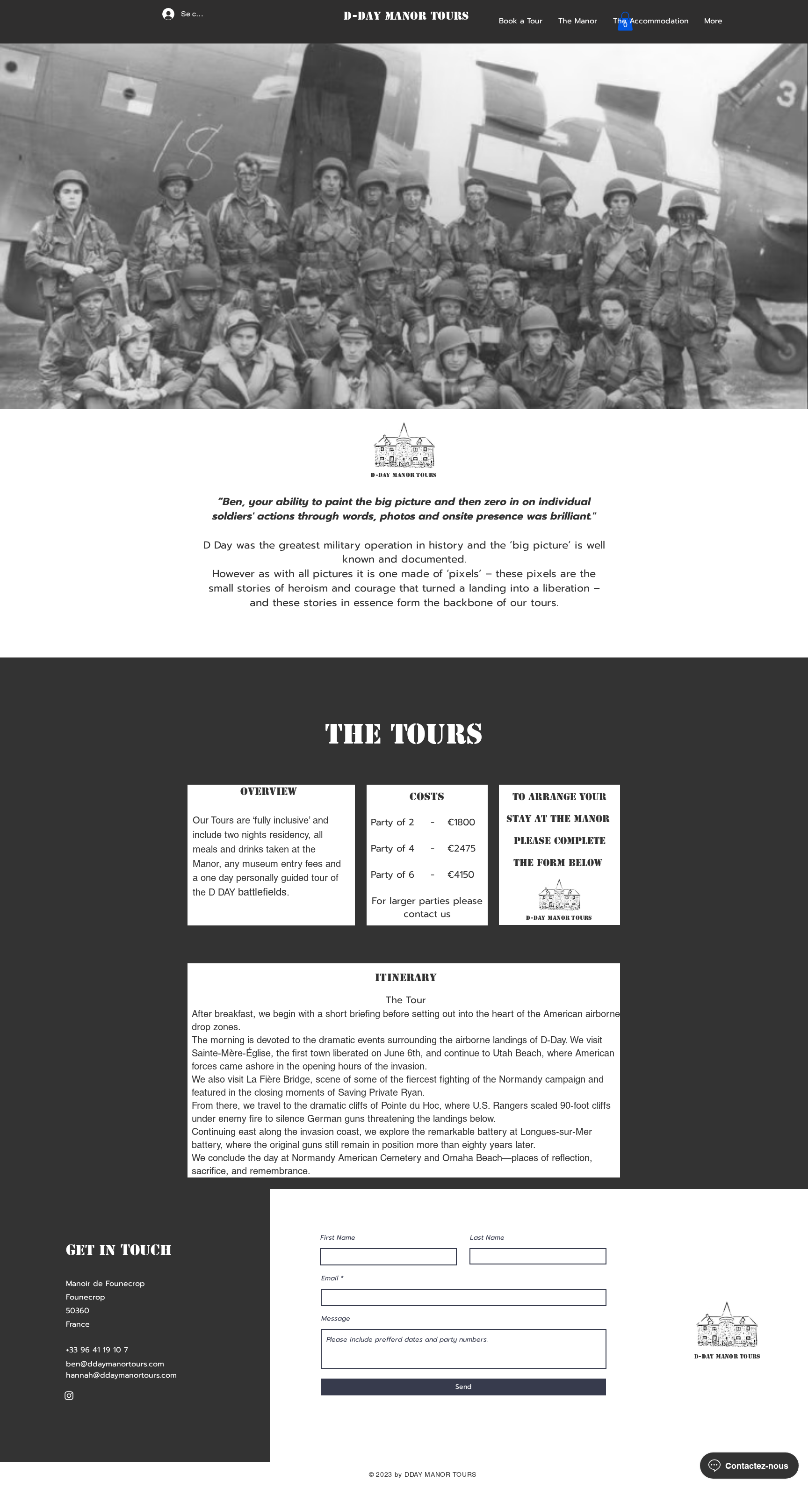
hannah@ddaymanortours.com (121, 1375)
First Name (337, 1238)
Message (335, 1318)
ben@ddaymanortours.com (115, 1364)
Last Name (487, 1238)
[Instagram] (69, 1395)
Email (329, 1278)
